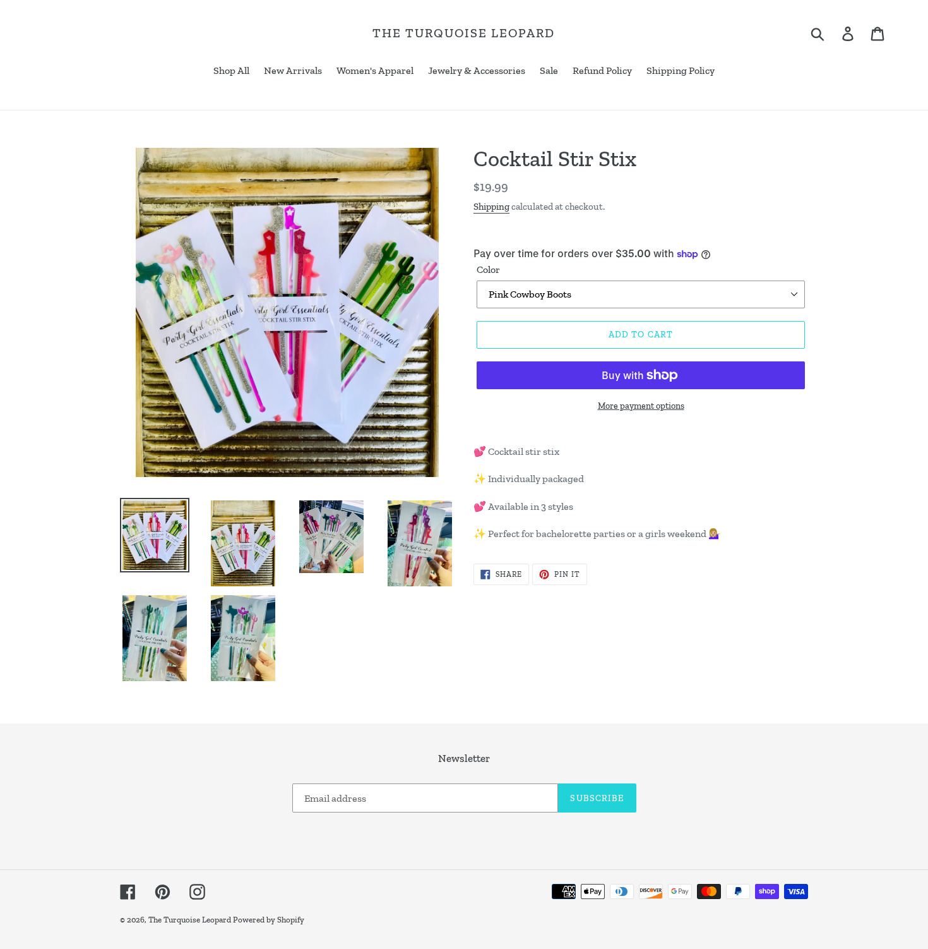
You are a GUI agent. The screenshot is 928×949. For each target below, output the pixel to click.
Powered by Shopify (268, 919)
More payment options (641, 406)
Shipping (491, 206)
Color (488, 269)
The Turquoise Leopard (463, 32)
